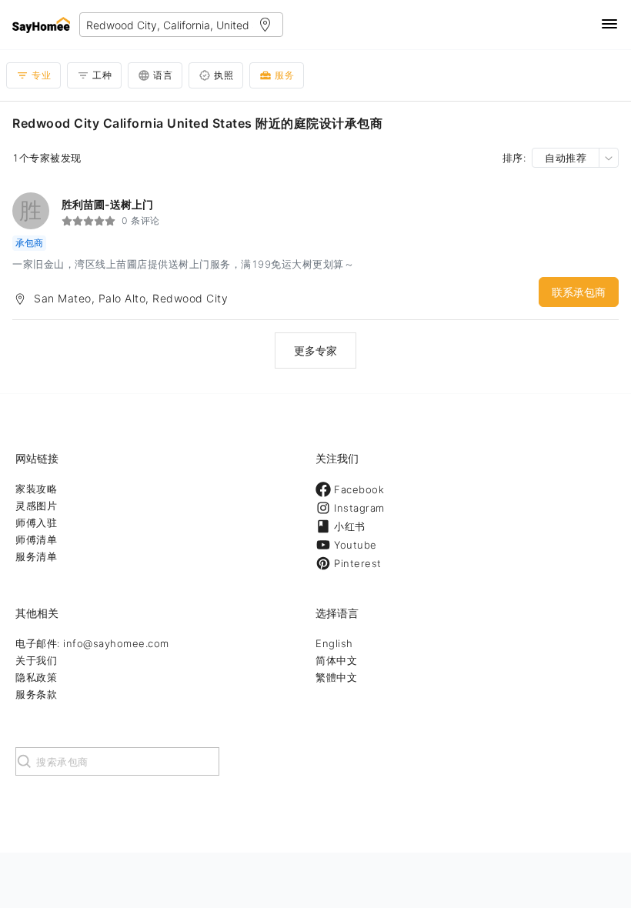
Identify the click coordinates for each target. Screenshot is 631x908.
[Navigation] (609, 25)
